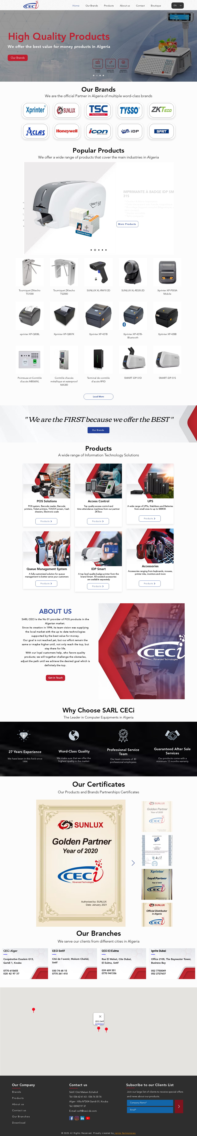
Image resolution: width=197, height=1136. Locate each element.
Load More (98, 396)
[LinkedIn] (82, 1118)
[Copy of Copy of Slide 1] (98, 250)
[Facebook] (71, 1118)
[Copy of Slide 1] (95, 250)
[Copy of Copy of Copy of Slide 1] (102, 250)
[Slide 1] (93, 75)
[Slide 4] (103, 75)
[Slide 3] (100, 75)
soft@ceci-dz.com (87, 1110)
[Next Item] (133, 863)
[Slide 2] (97, 75)
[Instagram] (77, 1118)
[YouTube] (88, 1118)
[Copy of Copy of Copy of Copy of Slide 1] (106, 250)
